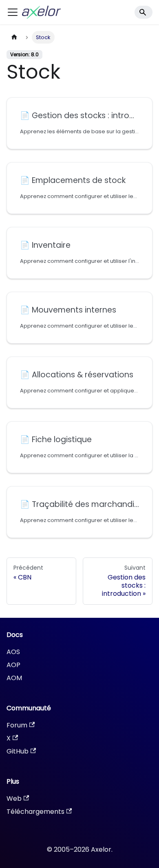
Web (14, 798)
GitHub (18, 751)
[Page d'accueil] (14, 37)
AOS (13, 652)
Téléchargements (35, 811)
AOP (13, 665)
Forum (17, 725)
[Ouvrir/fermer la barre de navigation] (13, 12)
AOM (14, 678)
